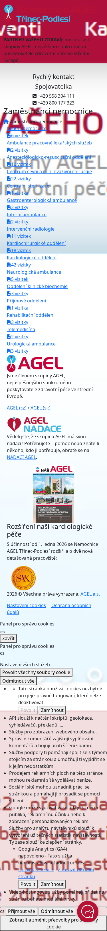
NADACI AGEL (21, 457)
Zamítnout (52, 710)
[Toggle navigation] (9, 29)
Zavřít (8, 638)
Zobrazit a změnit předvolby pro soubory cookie (53, 923)
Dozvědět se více (36, 869)
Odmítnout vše (18, 681)
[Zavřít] (2, 632)
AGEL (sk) (41, 408)
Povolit (28, 710)
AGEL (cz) (17, 408)
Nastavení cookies (26, 605)
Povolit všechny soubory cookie (36, 672)
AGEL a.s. (90, 594)
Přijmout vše (21, 911)
